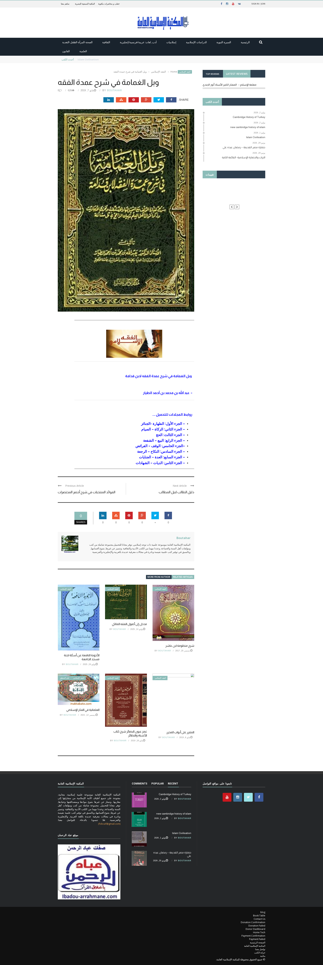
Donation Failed (256, 925)
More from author (158, 576)
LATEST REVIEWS (236, 74)
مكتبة (262, 956)
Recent (173, 783)
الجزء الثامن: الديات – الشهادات (159, 462)
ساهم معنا (65, 3)
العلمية (83, 51)
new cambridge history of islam (173, 813)
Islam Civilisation (181, 833)
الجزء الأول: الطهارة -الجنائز (161, 423)
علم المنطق (64, 678)
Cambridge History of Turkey (175, 794)
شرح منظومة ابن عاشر (179, 645)
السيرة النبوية (223, 42)
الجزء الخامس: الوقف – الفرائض (159, 445)
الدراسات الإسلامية (196, 42)
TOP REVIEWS (212, 74)
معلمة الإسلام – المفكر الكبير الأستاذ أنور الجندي (229, 84)
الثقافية (106, 42)
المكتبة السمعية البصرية (85, 3)
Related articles (183, 576)
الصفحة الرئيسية (257, 942)
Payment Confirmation (253, 935)
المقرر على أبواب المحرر (180, 732)
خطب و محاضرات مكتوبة (109, 3)
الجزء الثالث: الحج (169, 434)
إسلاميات (171, 42)
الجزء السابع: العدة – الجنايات (160, 457)
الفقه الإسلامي (184, 72)
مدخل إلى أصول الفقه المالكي (129, 624)
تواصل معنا (260, 949)
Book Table (259, 915)
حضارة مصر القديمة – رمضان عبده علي (98, 59)
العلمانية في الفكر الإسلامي (82, 709)
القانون (66, 51)
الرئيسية (245, 42)
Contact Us (259, 919)
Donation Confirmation (253, 922)
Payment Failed (257, 939)
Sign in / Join (258, 3)
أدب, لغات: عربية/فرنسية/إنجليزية (138, 42)
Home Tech (259, 932)
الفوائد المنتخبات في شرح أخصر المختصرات (86, 492)
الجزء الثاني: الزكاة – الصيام (161, 429)
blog (262, 912)
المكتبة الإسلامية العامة (254, 945)
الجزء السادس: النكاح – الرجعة (159, 451)
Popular (157, 783)
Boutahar (114, 90)
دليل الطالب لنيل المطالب (176, 492)
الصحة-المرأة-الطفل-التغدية (77, 42)
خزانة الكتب (259, 952)
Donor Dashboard (255, 929)
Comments (139, 783)
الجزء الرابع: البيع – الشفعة (162, 440)
